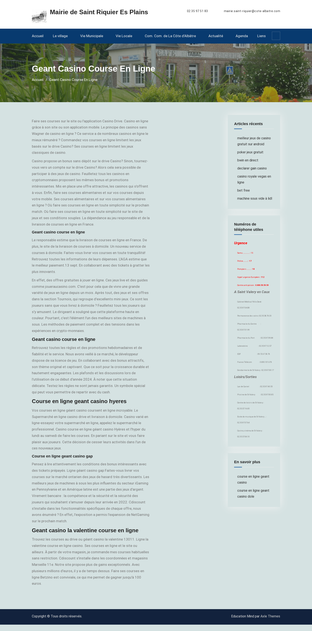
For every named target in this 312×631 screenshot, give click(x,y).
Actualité (215, 36)
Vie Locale (124, 36)
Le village (60, 36)
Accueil (38, 36)
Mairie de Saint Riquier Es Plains (99, 12)
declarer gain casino (252, 168)
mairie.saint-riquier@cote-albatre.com (252, 11)
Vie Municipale (91, 36)
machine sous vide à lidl (254, 198)
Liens (261, 36)
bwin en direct (247, 160)
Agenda (242, 36)
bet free (243, 190)
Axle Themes (270, 616)
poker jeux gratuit (250, 152)
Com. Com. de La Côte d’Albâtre (170, 36)
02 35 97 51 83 (197, 11)
